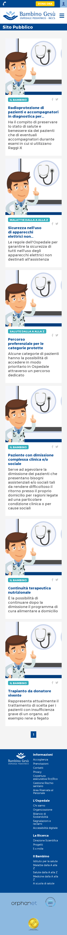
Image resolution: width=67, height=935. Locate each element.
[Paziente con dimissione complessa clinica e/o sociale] (33, 414)
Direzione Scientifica (45, 840)
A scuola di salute (43, 883)
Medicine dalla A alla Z (45, 878)
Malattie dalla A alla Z (29, 219)
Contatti (38, 767)
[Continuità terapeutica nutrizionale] (33, 547)
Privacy (37, 771)
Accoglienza (40, 759)
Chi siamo (39, 805)
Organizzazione (42, 809)
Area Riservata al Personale (43, 792)
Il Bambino (18, 99)
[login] (63, 4)
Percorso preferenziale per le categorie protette (26, 343)
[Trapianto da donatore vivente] (33, 650)
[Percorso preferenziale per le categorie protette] (33, 298)
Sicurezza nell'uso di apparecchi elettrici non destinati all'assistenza (24, 232)
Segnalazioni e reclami (42, 822)
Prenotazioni (40, 763)
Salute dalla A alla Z (27, 331)
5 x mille (38, 848)
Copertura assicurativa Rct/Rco (45, 777)
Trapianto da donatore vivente (29, 693)
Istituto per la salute (45, 861)
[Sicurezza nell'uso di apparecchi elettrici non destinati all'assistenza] (33, 187)
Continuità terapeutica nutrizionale (29, 590)
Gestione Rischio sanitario (43, 784)
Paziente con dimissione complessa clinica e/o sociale (31, 459)
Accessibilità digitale (45, 827)
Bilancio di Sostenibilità (40, 815)
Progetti (38, 844)
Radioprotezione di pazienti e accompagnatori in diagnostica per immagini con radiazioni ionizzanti (33, 111)
